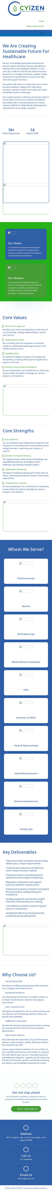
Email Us (26, 1175)
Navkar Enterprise (40, 1188)
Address (26, 1134)
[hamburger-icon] (41, 33)
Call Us (26, 1156)
